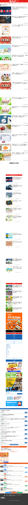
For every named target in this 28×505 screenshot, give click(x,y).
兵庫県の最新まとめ (8, 344)
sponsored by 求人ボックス (7, 408)
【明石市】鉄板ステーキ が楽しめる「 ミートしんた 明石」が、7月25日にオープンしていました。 (17, 209)
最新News (5, 3)
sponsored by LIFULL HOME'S (23, 463)
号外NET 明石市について (13, 495)
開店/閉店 (9, 3)
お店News (12, 3)
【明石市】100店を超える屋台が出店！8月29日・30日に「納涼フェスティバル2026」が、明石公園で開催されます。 (17, 178)
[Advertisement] (14, 93)
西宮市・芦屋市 (7, 352)
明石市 (18, 1)
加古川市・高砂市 (8, 354)
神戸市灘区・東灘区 (8, 345)
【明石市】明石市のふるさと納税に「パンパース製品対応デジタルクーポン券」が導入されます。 (17, 292)
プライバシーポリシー (7, 495)
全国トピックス (2, 3)
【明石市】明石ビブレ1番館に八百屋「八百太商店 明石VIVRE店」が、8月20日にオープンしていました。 (17, 309)
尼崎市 (6, 353)
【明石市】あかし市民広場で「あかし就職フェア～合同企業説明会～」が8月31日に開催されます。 (17, 297)
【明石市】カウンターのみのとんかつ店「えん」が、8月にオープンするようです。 (17, 242)
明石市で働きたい (3, 408)
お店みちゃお (15, 3)
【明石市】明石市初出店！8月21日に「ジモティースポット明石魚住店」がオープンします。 (17, 194)
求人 (7, 3)
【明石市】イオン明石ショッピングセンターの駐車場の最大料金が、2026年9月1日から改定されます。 (17, 186)
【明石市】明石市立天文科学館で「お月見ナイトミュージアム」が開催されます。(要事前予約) (17, 217)
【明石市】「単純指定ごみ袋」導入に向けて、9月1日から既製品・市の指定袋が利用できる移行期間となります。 (17, 260)
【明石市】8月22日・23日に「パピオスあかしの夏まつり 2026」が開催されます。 (17, 235)
